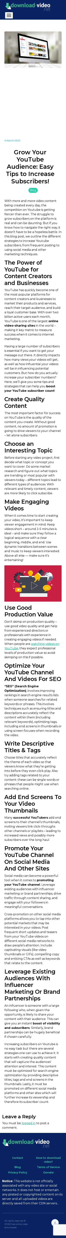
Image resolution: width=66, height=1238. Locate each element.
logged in (29, 1123)
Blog (33, 190)
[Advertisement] (33, 103)
